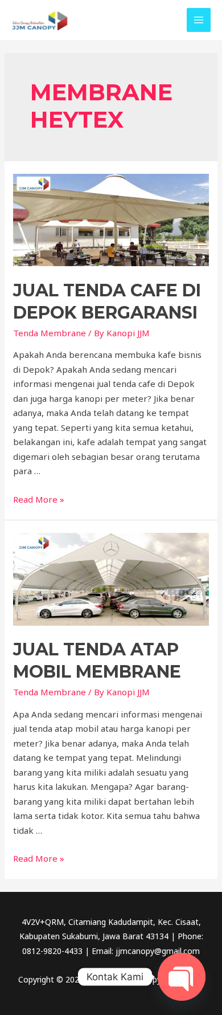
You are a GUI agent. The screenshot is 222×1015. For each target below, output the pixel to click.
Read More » (38, 499)
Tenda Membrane (49, 333)
